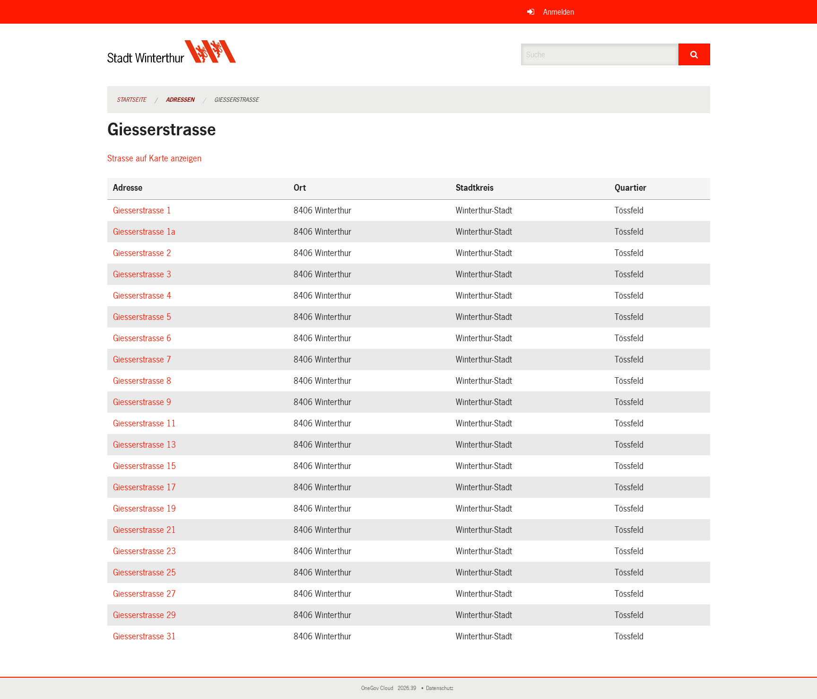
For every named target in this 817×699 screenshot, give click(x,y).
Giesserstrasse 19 (146, 508)
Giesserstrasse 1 (143, 210)
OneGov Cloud (378, 688)
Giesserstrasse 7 (143, 359)
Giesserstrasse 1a (145, 232)
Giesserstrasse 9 (143, 402)
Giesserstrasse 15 (146, 466)
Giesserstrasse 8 (143, 381)
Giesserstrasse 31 (146, 636)
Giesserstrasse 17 (146, 487)
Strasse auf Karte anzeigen (155, 158)
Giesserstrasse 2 (143, 253)
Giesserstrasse (236, 100)
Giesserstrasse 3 (143, 274)
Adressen (180, 100)
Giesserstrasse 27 (146, 594)
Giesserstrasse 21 (146, 530)
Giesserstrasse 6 (143, 338)
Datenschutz (441, 688)
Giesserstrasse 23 (146, 551)
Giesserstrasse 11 (146, 423)
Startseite (131, 100)
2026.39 (407, 688)
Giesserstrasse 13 (146, 445)
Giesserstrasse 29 (146, 615)
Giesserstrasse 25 (146, 572)
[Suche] (694, 54)
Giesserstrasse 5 (143, 317)
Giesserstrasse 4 (143, 296)
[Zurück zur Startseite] (171, 59)
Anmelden (558, 12)
